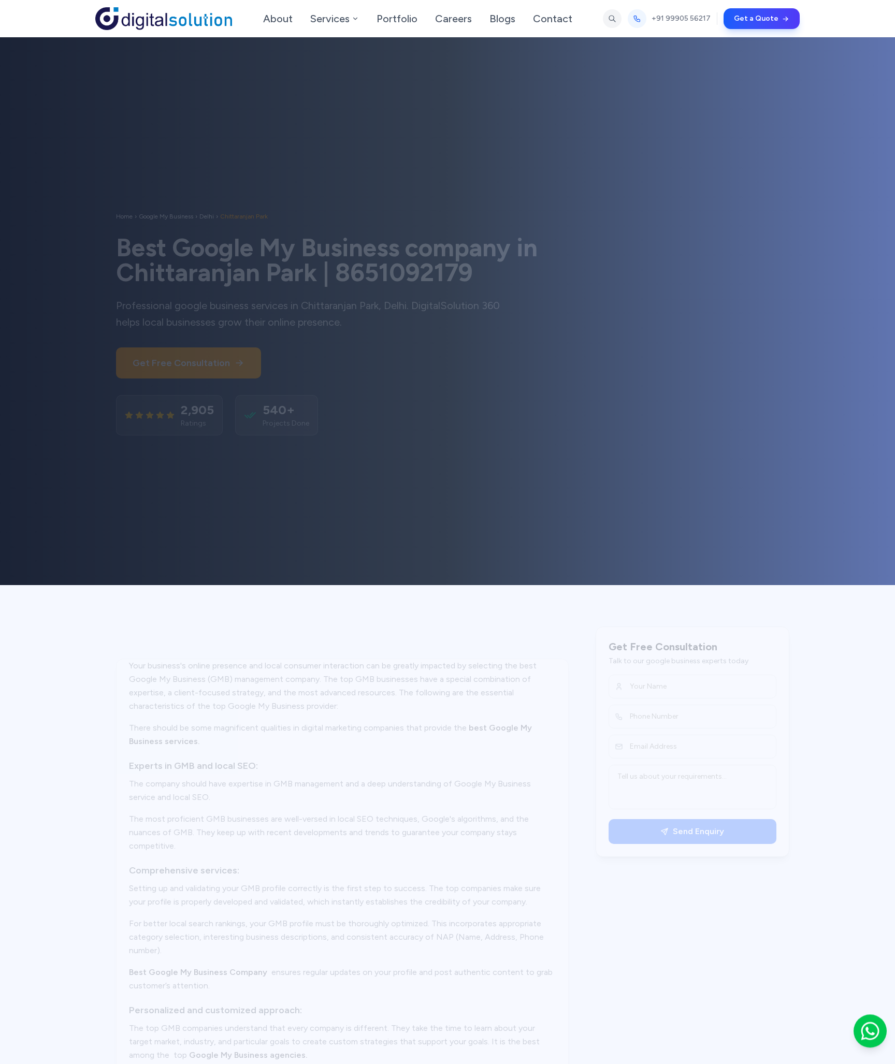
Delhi (206, 201)
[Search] (612, 18)
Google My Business (166, 201)
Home (124, 201)
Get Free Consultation (181, 347)
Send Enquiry (688, 831)
